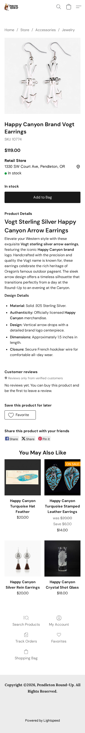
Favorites (58, 641)
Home (9, 30)
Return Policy (63, 706)
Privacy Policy (60, 699)
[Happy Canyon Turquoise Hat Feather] (23, 477)
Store (24, 30)
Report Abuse (52, 713)
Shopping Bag (26, 658)
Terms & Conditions (30, 699)
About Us (30, 713)
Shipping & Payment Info (30, 706)
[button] (11, 7)
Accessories (45, 30)
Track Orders (26, 641)
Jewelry (68, 30)
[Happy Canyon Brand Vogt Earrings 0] (42, 76)
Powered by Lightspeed (42, 720)
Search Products (26, 624)
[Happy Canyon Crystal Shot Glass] (62, 558)
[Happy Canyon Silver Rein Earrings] (23, 558)
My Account (59, 624)
